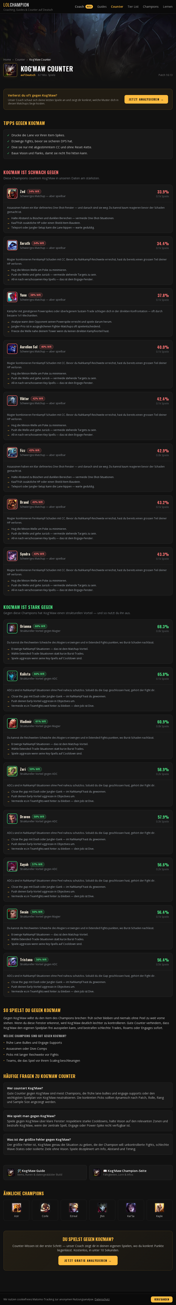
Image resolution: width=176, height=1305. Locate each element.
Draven (25, 816)
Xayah (24, 864)
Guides (102, 6)
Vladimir (26, 721)
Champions (151, 6)
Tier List (133, 6)
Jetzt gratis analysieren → (88, 1260)
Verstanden (161, 1299)
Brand (24, 502)
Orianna (25, 626)
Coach (83, 6)
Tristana (26, 959)
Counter (117, 6)
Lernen (168, 6)
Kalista (25, 674)
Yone (23, 295)
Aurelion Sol (28, 346)
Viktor (24, 398)
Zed (22, 191)
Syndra (25, 554)
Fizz (22, 450)
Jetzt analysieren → (146, 99)
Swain (24, 912)
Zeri (23, 769)
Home (7, 59)
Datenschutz (102, 1299)
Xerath (25, 243)
